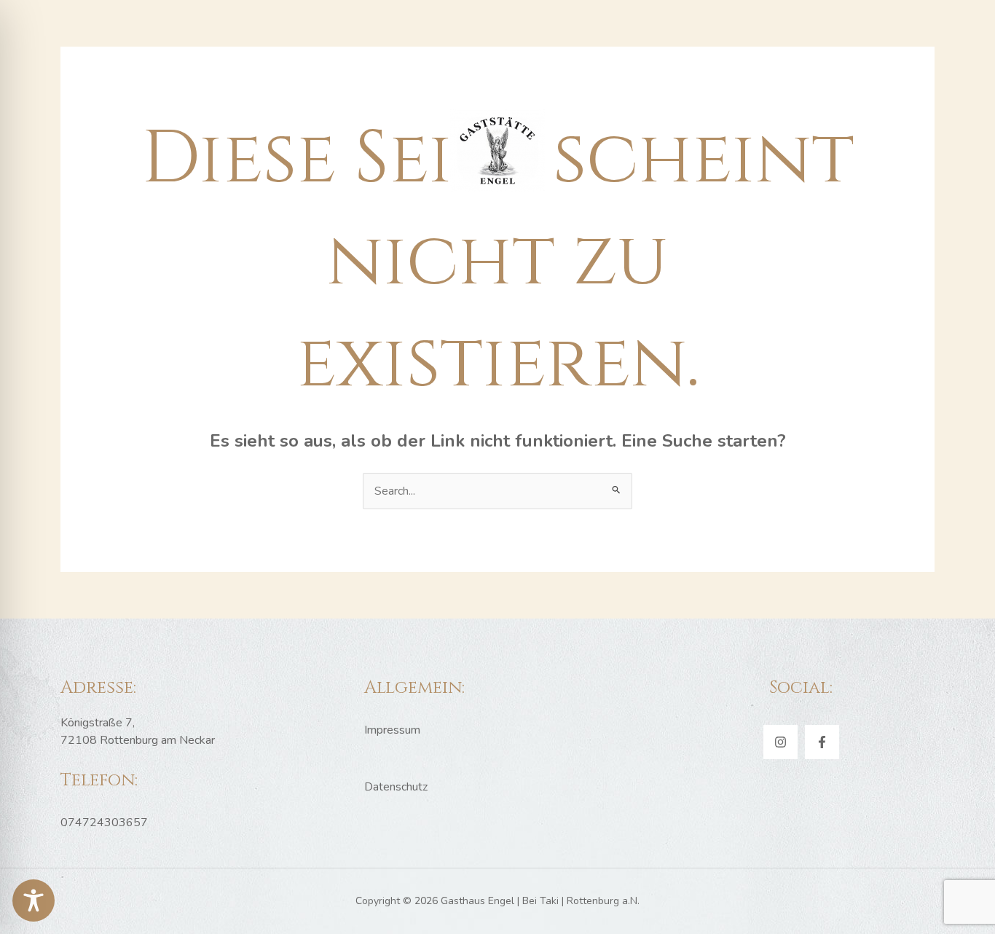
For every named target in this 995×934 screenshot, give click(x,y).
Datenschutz (396, 787)
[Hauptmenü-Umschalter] (497, 56)
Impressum (392, 730)
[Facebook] (822, 742)
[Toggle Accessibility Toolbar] (33, 900)
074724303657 (104, 823)
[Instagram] (780, 742)
